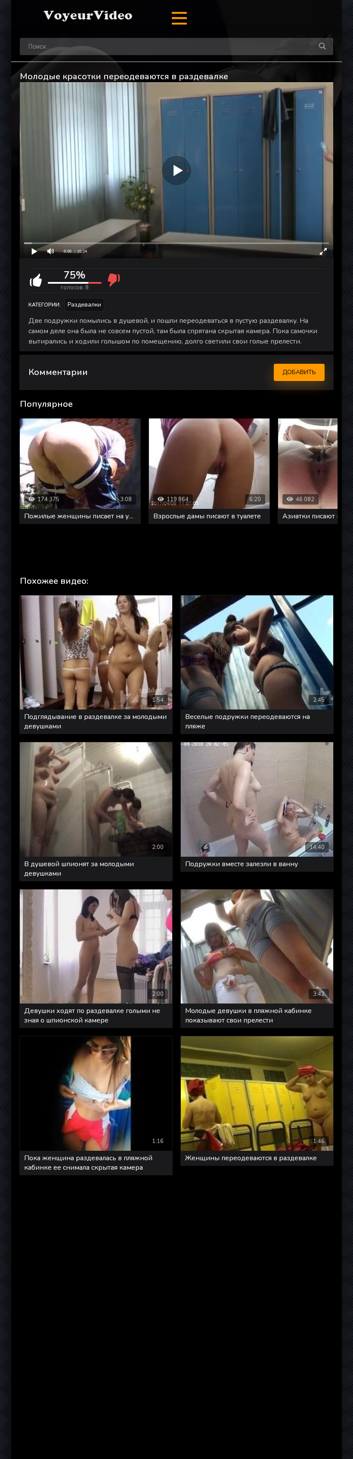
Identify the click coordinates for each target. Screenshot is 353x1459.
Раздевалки (84, 304)
